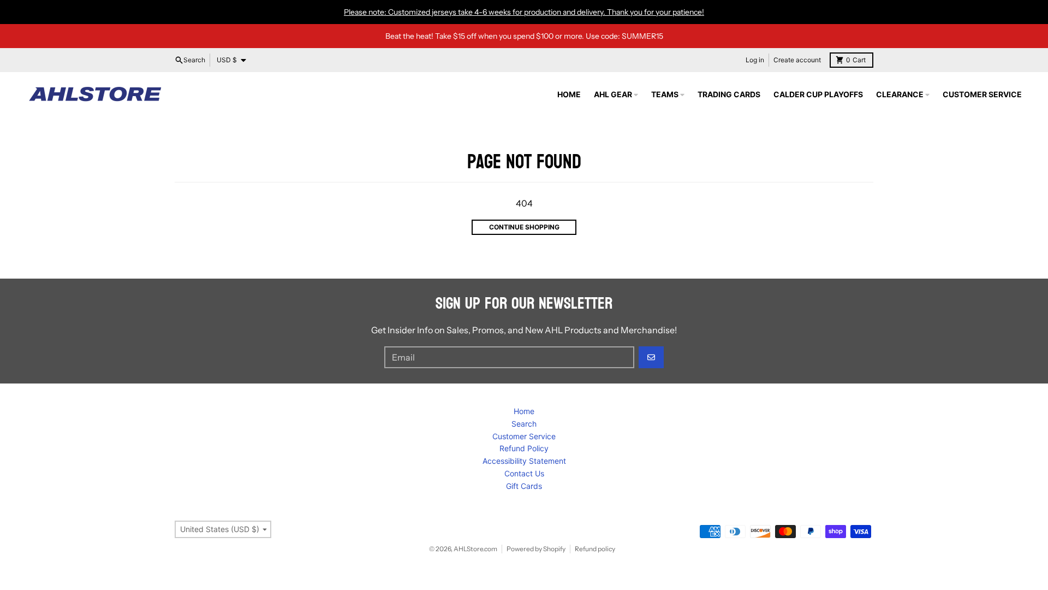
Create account (797, 60)
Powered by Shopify (536, 549)
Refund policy (595, 549)
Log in (755, 60)
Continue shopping (524, 227)
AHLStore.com (475, 549)
